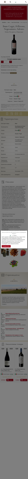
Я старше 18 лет (6, 246)
